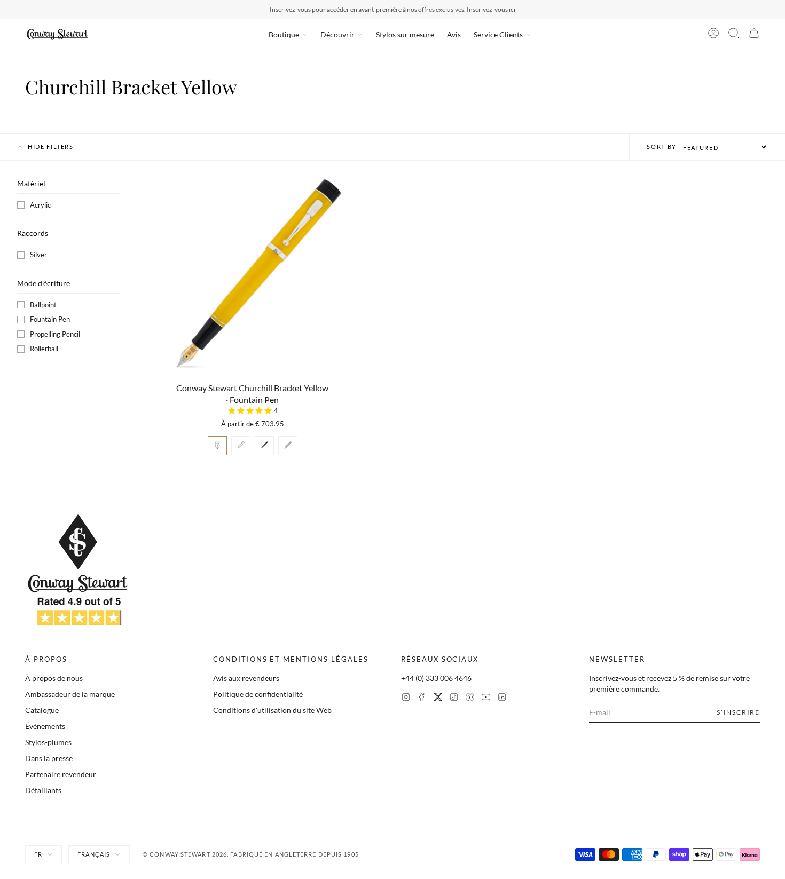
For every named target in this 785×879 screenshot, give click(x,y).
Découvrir (337, 34)
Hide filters (51, 146)
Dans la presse (49, 758)
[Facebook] (422, 698)
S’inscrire (738, 712)
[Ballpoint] (240, 445)
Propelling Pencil (55, 334)
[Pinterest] (470, 698)
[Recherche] (734, 34)
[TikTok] (454, 698)
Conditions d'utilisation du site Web (272, 710)
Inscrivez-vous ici (491, 9)
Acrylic (40, 205)
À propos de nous (54, 678)
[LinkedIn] (502, 698)
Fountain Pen (50, 319)
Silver (38, 254)
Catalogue (42, 710)
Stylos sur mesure (405, 34)
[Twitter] (438, 698)
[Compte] (713, 34)
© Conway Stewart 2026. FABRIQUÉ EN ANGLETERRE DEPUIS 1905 (251, 854)
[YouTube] (486, 698)
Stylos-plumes (48, 742)
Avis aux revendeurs (246, 678)
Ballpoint (43, 304)
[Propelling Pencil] (287, 445)
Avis (454, 34)
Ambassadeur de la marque (70, 694)
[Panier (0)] (754, 34)
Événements (45, 726)
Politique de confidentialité (258, 694)
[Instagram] (406, 698)
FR (38, 854)
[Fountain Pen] (217, 445)
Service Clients (498, 34)
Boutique (284, 34)
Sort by (662, 146)
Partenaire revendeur (60, 774)
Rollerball (44, 348)
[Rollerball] (264, 445)
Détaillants (43, 790)
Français (93, 854)
